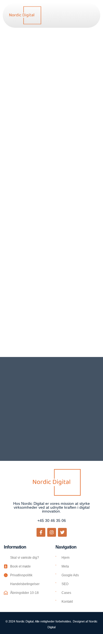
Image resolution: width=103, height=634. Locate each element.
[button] (90, 15)
